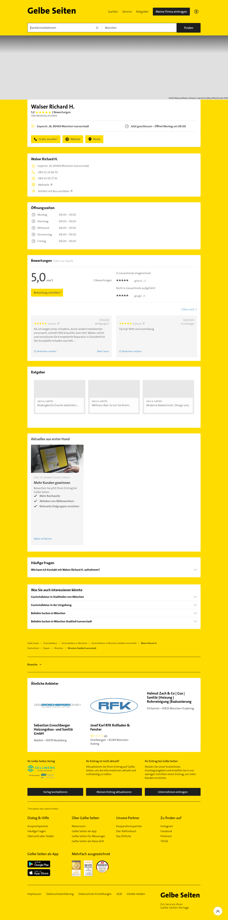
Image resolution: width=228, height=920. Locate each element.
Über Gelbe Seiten (85, 818)
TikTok (164, 841)
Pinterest (166, 836)
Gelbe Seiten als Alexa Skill (88, 841)
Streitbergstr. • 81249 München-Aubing (110, 734)
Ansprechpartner (37, 826)
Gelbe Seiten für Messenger (88, 836)
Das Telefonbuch (126, 831)
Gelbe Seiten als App (84, 831)
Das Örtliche (123, 836)
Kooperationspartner (129, 826)
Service (127, 11)
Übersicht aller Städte (40, 836)
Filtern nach (188, 309)
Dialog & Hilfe (38, 818)
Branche (32, 664)
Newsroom (79, 826)
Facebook (166, 831)
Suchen (113, 11)
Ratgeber (142, 11)
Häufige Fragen (36, 831)
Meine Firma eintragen (171, 11)
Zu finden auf (170, 818)
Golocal (52, 323)
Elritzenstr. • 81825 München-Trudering (170, 700)
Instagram (166, 826)
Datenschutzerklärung (60, 894)
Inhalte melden (136, 894)
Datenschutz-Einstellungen (95, 894)
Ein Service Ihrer (174, 906)
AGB (119, 894)
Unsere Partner (127, 818)
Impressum (34, 894)
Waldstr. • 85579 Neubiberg (53, 732)
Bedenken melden (46, 351)
